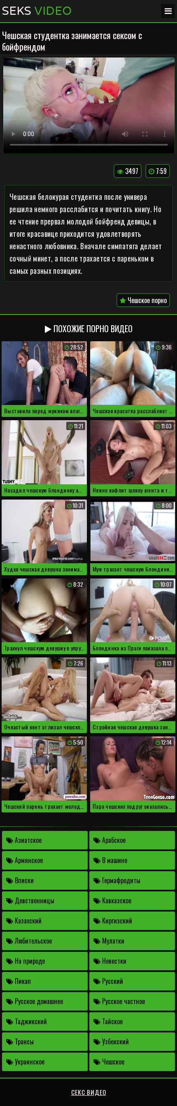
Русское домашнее (38, 1001)
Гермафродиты (120, 880)
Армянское (28, 860)
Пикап (22, 981)
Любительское (32, 941)
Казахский (27, 921)
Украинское (28, 1062)
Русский (111, 981)
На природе (29, 961)
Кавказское (115, 900)
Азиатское (27, 840)
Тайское (111, 1021)
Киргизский (116, 921)
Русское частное (122, 1001)
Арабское (113, 840)
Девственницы (33, 900)
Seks (37, 11)
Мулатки (112, 941)
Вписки (23, 880)
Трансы (23, 1041)
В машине (113, 860)
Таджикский (30, 1021)
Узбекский (114, 1041)
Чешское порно (146, 300)
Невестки (113, 961)
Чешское (112, 1062)
